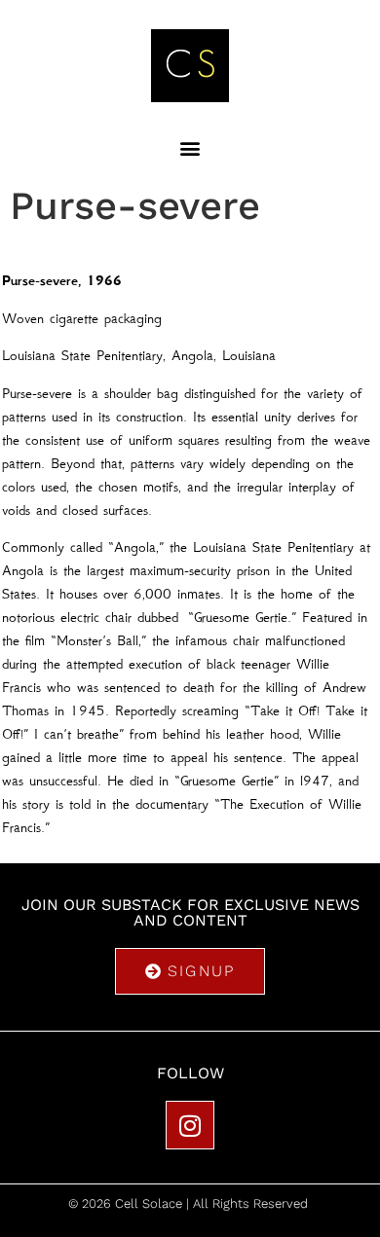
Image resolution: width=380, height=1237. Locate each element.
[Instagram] (190, 1125)
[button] (190, 147)
